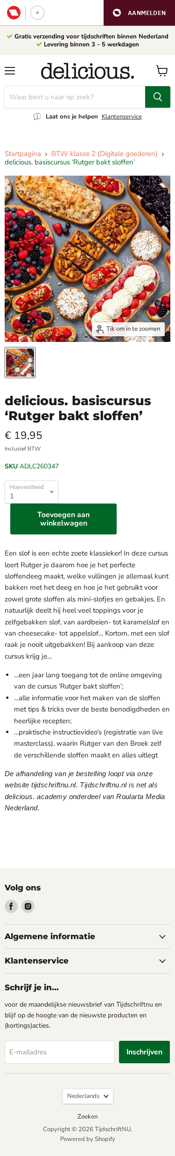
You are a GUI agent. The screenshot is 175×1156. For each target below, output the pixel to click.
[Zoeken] (157, 97)
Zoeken (87, 1116)
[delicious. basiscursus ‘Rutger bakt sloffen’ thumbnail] (20, 363)
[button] (139, 13)
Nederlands (83, 1096)
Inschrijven (144, 1052)
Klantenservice (122, 116)
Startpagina (23, 154)
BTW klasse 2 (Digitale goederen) (104, 154)
